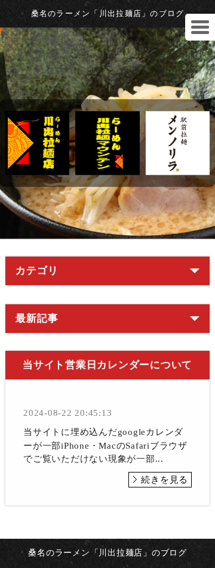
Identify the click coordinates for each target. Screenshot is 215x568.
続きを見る (164, 479)
